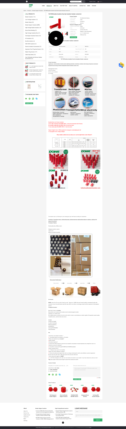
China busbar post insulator (46, 427)
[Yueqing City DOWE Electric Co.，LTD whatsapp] (30, 98)
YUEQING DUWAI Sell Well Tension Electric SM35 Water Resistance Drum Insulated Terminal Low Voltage (74, 396)
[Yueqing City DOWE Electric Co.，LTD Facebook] (27, 1)
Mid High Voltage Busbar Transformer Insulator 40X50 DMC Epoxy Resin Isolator (36, 71)
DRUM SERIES (83, 219)
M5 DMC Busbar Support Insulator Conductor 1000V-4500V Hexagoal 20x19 (45, 418)
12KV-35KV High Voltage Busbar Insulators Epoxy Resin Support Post (63, 418)
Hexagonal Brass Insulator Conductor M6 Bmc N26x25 (85, 396)
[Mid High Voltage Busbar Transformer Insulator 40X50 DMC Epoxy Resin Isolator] (26, 70)
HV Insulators (28, 38)
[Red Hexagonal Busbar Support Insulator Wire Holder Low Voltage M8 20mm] (53, 389)
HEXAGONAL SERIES (69, 219)
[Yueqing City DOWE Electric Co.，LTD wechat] (34, 98)
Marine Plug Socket (29, 52)
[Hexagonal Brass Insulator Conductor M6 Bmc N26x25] (85, 389)
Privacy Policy (38, 427)
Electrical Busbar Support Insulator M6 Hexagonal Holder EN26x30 (64, 396)
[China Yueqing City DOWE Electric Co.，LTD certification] (29, 86)
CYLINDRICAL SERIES (90, 219)
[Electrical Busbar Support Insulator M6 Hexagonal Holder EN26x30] (63, 389)
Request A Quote (92, 1)
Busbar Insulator (29, 16)
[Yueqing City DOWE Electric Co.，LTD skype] (37, 98)
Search (83, 1)
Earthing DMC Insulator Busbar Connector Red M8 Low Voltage (95, 396)
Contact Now (73, 37)
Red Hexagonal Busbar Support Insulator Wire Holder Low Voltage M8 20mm (53, 396)
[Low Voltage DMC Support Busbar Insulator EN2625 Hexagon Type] (26, 74)
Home (43, 5)
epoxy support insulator (55, 359)
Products (49, 5)
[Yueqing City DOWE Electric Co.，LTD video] (55, 23)
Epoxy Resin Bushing (30, 30)
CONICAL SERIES (61, 219)
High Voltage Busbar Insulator (32, 27)
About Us (56, 5)
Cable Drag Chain (29, 54)
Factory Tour (63, 5)
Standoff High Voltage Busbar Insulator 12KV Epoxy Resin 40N (64, 411)
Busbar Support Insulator (37, 10)
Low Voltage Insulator (30, 19)
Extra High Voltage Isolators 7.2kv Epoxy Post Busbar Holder (64, 415)
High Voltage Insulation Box (31, 33)
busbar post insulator (74, 359)
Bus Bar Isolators (29, 41)
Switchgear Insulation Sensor (32, 35)
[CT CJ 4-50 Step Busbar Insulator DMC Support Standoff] (26, 66)
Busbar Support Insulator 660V (64, 359)
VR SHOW (94, 5)
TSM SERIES (55, 219)
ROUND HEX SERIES (76, 219)
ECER (90, 427)
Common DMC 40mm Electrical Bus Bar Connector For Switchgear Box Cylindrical (45, 411)
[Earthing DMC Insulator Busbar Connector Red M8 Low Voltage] (95, 389)
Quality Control (73, 5)
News (88, 5)
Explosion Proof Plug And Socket (33, 49)
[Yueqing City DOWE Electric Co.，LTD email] (27, 98)
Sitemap (25, 420)
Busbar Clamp (28, 22)
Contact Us (82, 5)
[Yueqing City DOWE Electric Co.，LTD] (31, 6)
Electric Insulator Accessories (32, 46)
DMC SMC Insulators (30, 43)
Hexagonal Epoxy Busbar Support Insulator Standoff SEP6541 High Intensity (43, 415)
